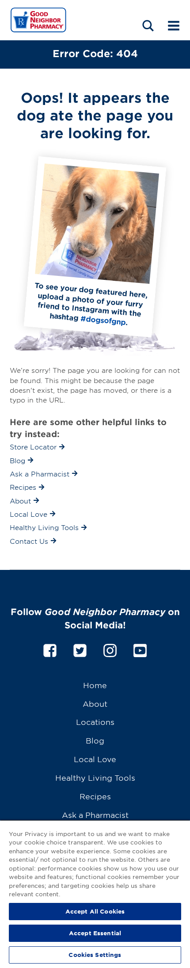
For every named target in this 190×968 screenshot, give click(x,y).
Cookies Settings (94, 954)
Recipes (95, 796)
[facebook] (49, 649)
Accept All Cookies (95, 911)
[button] (148, 25)
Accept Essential (95, 933)
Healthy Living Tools (95, 777)
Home (95, 684)
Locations (95, 721)
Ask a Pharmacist (95, 814)
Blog (95, 740)
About (95, 703)
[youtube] (140, 649)
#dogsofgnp (103, 320)
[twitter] (79, 649)
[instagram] (110, 649)
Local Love (95, 758)
